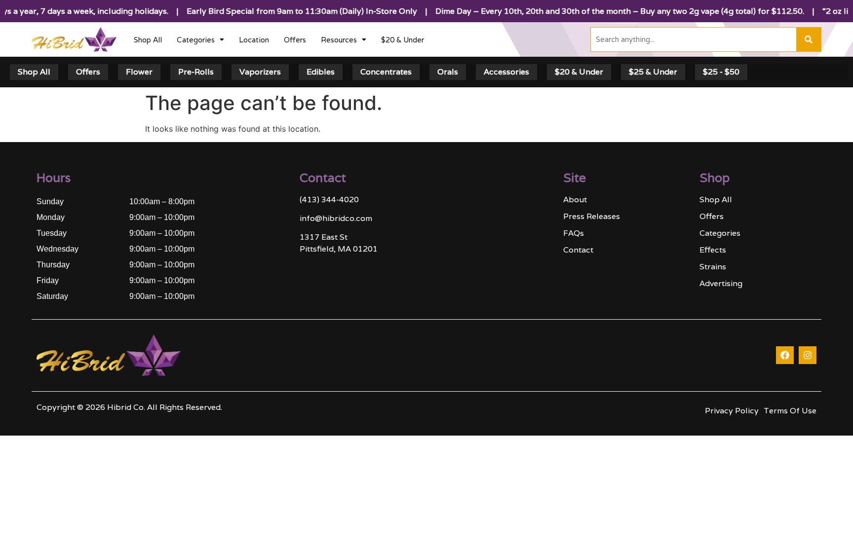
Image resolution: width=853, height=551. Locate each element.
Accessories (506, 72)
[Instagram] (807, 355)
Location (254, 39)
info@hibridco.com (336, 218)
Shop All (148, 39)
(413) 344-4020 (329, 199)
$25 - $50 (721, 72)
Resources (339, 39)
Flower (139, 72)
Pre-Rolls (196, 72)
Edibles (321, 72)
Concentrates (386, 72)
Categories (196, 39)
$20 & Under (402, 39)
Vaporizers (260, 72)
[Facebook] (785, 355)
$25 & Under (653, 72)
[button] (200, 40)
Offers (295, 39)
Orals (447, 72)
